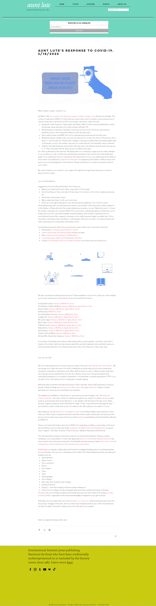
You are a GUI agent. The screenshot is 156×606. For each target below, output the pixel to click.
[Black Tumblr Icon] (40, 569)
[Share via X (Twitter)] (44, 530)
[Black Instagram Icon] (35, 569)
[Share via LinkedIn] (49, 530)
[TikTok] (54, 569)
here (70, 562)
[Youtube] (44, 569)
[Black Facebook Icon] (30, 569)
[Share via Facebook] (39, 530)
